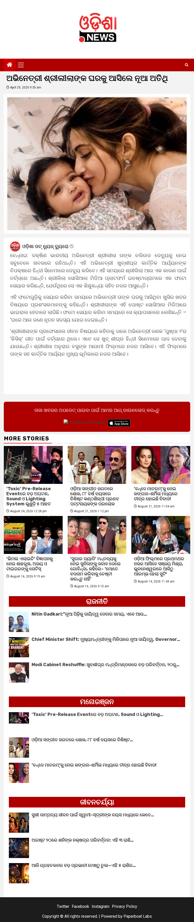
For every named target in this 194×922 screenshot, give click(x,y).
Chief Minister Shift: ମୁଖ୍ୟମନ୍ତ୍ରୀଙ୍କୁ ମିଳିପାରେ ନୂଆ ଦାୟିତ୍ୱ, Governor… (106, 639)
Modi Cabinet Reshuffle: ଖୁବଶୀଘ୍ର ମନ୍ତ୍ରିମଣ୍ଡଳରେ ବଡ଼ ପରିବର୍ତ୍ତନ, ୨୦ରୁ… (106, 664)
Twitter (63, 906)
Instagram (100, 906)
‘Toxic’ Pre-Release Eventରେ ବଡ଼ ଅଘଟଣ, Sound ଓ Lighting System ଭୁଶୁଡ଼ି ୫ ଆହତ (28, 496)
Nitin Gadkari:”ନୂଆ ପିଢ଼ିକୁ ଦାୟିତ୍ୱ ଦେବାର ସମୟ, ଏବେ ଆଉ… (89, 614)
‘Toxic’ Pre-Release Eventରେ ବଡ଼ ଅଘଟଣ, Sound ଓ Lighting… (97, 714)
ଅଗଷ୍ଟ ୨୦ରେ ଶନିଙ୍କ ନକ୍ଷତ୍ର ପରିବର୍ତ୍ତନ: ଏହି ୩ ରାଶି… (83, 840)
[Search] (186, 65)
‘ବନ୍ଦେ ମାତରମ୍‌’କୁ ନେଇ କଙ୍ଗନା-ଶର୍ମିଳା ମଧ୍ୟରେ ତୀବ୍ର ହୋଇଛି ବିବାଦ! (156, 494)
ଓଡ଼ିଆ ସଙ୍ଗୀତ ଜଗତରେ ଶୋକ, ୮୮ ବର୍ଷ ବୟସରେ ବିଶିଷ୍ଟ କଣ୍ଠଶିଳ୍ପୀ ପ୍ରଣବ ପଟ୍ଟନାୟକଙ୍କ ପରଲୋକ (94, 496)
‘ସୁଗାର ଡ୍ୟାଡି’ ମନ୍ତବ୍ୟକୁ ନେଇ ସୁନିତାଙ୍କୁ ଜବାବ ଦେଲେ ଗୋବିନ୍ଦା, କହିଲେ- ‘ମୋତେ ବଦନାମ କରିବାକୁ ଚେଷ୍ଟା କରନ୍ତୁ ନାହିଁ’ (95, 568)
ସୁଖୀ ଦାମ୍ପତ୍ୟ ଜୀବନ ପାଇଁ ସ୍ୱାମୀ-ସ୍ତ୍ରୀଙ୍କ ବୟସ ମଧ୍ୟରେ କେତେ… (93, 815)
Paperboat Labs (138, 916)
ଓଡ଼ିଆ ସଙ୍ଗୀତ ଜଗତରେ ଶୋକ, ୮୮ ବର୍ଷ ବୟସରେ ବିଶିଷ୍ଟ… (82, 740)
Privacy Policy (124, 906)
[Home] (9, 65)
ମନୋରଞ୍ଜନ (97, 702)
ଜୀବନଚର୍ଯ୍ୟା (97, 802)
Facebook (80, 906)
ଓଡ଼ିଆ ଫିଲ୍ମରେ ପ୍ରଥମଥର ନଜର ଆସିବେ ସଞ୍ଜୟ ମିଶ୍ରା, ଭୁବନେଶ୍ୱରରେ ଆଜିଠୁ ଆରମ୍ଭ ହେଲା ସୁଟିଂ (159, 566)
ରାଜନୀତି (97, 601)
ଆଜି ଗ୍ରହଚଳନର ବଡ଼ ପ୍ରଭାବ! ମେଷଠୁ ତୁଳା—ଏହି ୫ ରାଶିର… (84, 865)
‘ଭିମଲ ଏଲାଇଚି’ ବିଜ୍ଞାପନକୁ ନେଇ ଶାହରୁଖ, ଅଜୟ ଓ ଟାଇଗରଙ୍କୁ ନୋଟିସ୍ (29, 564)
